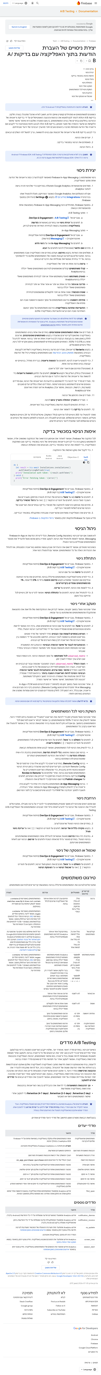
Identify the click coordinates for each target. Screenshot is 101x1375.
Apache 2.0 (10, 1273)
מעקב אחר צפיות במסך (66, 1242)
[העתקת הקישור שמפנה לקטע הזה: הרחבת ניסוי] (74, 798)
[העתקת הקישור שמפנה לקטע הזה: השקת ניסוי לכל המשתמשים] (48, 711)
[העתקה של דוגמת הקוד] (88, 462)
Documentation (88, 11)
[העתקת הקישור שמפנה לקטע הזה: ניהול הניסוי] (72, 529)
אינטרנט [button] (37, 457)
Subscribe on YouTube (56, 1310)
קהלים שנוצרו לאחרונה (28, 950)
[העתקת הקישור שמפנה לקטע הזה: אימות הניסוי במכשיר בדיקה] (40, 431)
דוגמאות (94, 1306)
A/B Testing (67, 11)
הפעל (55, 41)
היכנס (5, 3)
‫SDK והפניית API (91, 1301)
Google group (27, 1306)
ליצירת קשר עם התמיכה (23, 1297)
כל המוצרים (93, 1352)
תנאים (95, 1363)
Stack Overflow (26, 1301)
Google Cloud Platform (88, 1348)
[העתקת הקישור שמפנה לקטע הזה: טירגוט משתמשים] (58, 878)
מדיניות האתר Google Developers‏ (70, 1276)
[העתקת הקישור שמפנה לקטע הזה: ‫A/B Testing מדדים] (57, 1043)
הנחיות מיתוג (27, 1314)
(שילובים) (69, 197)
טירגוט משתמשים (48, 325)
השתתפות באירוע (58, 1314)
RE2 (31, 916)
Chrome (94, 1339)
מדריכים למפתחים (90, 1297)
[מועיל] (11, 41)
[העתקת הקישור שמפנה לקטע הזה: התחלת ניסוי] (73, 558)
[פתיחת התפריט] (95, 3)
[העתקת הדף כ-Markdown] (81, 61)
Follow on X (60, 1306)
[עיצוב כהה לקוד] (84, 462)
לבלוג (63, 1297)
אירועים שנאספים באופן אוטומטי (33, 1230)
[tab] (85, 457)
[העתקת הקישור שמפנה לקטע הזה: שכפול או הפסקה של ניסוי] (53, 850)
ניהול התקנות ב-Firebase (42, 518)
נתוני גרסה (28, 1310)
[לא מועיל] (7, 41)
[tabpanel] (50, 472)
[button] (59, 457)
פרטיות (87, 1363)
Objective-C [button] (73, 457)
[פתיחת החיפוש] (37, 3)
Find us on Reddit (58, 1301)
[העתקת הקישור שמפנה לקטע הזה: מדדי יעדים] (75, 1126)
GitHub (95, 1314)
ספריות (95, 1310)
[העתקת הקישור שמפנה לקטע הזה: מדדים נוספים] (71, 1202)
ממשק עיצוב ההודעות (63, 353)
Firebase (92, 41)
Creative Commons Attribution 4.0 (48, 1273)
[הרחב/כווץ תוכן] (84, 68)
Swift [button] (86, 457)
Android (94, 1335)
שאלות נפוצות (27, 1318)
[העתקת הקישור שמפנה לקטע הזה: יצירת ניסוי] (74, 170)
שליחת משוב (14, 48)
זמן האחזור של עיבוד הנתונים (28, 939)
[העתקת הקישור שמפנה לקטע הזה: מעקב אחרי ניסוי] (67, 604)
